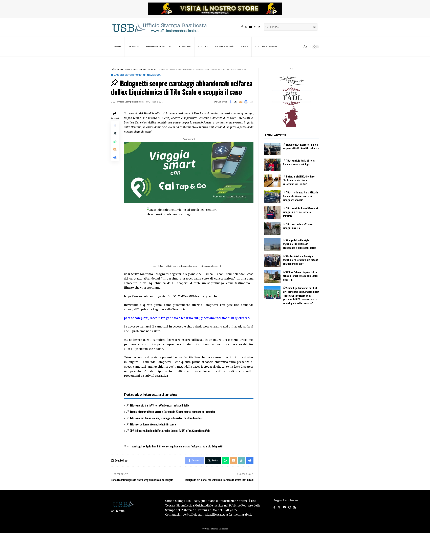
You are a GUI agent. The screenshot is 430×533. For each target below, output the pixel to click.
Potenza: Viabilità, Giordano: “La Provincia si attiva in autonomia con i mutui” (299, 180)
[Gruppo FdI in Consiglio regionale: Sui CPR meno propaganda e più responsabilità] (272, 244)
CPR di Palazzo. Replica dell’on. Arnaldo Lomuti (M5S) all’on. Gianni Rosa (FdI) (169, 430)
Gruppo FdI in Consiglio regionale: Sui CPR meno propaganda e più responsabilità (299, 243)
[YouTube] (250, 27)
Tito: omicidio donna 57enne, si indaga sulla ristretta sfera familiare (166, 418)
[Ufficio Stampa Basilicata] (159, 27)
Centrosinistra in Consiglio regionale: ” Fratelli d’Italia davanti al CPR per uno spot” (300, 259)
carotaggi (137, 446)
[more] (284, 47)
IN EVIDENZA (154, 75)
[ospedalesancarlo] (215, 59)
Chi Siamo (118, 511)
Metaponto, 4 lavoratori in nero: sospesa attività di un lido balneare (301, 146)
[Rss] (259, 27)
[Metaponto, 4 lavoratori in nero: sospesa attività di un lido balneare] (272, 149)
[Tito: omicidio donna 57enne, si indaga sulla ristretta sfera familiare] (272, 212)
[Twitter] (246, 27)
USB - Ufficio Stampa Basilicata (127, 101)
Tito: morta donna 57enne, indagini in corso (153, 424)
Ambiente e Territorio (128, 75)
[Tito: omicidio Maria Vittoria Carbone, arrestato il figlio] (272, 165)
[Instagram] (255, 27)
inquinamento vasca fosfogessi (185, 446)
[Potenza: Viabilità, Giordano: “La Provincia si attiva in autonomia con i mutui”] (272, 180)
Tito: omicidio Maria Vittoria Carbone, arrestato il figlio (159, 405)
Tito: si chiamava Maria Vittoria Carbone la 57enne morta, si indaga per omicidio (172, 412)
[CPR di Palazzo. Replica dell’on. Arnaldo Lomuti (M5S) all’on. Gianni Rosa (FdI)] (272, 276)
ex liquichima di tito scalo (156, 446)
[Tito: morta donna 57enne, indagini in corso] (272, 228)
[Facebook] (242, 27)
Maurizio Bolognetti (213, 446)
